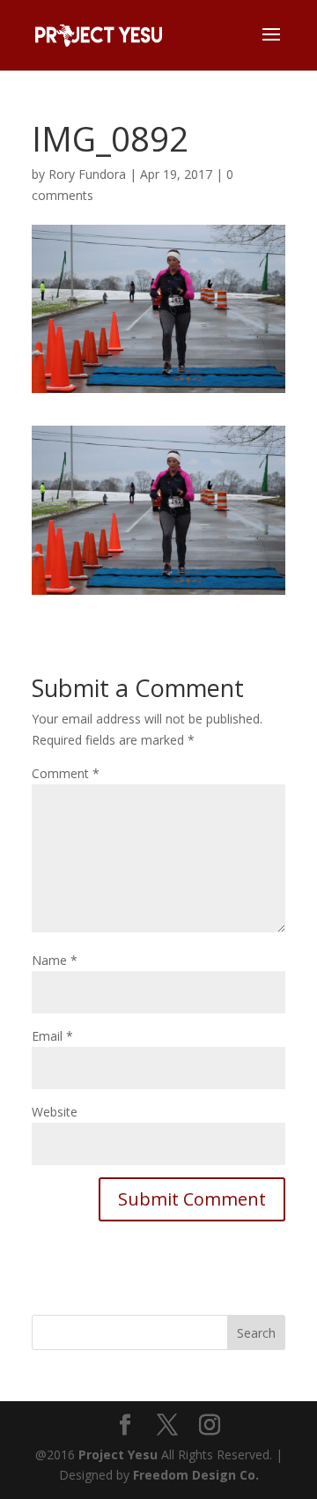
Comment (66, 773)
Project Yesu (118, 1454)
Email (52, 1036)
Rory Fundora (87, 174)
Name (54, 960)
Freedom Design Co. (196, 1474)
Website (54, 1111)
